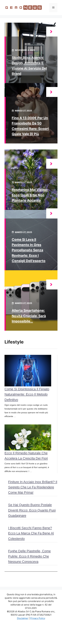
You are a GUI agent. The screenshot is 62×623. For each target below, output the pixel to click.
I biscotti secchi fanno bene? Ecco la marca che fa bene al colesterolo (31, 533)
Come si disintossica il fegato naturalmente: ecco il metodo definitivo (27, 394)
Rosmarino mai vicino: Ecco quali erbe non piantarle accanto (30, 195)
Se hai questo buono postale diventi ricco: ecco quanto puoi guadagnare (32, 510)
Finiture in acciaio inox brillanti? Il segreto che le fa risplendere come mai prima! (32, 487)
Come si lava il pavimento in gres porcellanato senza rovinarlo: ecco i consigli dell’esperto (28, 250)
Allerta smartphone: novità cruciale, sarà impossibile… (29, 315)
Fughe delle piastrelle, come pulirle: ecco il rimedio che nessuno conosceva (29, 556)
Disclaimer (22, 618)
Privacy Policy (37, 618)
